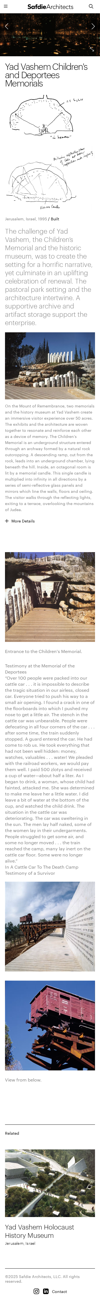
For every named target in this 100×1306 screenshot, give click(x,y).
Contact (59, 1291)
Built (55, 218)
